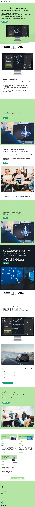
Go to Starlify (6, 263)
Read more (3, 452)
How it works (4, 21)
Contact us (5, 118)
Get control (6, 162)
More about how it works (7, 382)
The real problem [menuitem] (4, 489)
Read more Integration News (17, 478)
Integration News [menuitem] (4, 495)
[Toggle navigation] (33, 1)
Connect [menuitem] (2, 496)
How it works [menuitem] (3, 491)
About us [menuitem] (2, 493)
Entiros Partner (6, 402)
